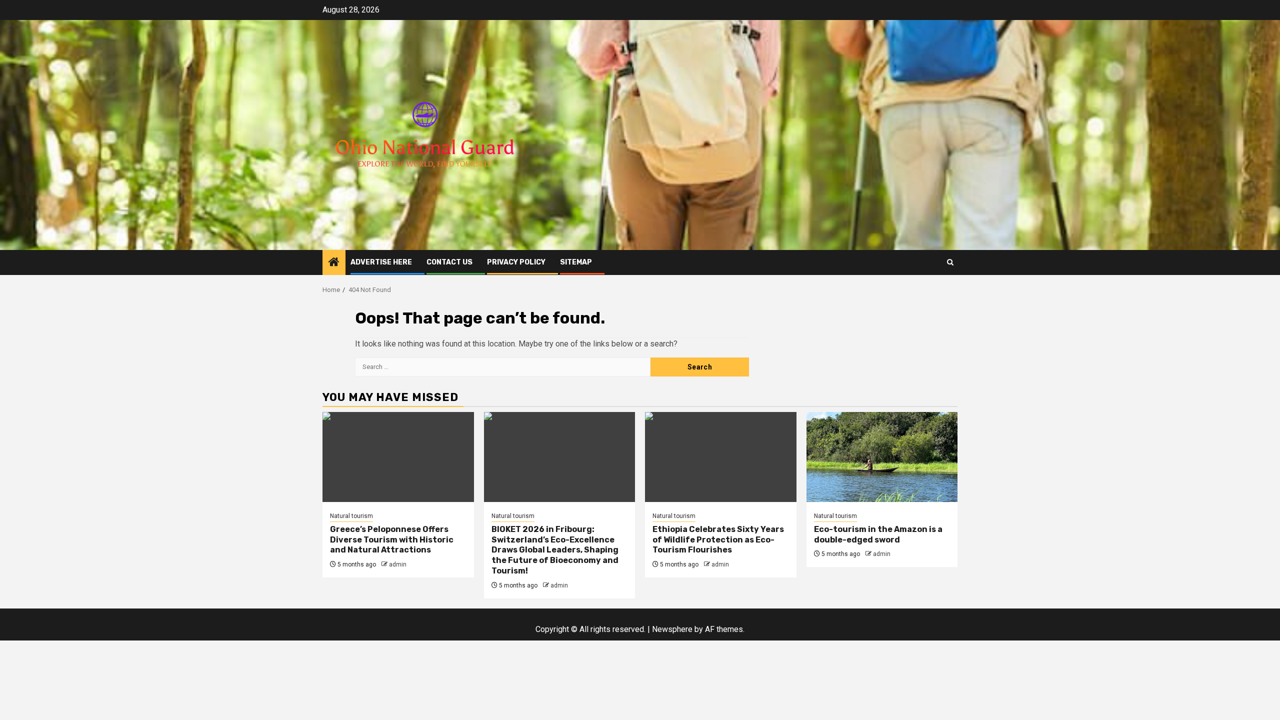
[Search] (950, 262)
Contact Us (449, 262)
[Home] (334, 263)
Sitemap (576, 262)
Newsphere (672, 629)
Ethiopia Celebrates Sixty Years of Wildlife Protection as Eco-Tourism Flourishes (718, 539)
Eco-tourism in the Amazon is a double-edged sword (878, 534)
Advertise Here (381, 262)
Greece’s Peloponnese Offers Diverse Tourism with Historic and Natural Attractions (392, 539)
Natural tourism (351, 516)
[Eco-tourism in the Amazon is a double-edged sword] (882, 457)
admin (397, 564)
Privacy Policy (516, 262)
